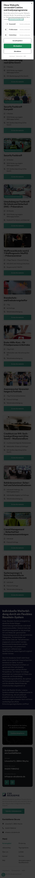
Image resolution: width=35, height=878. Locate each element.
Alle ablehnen (17, 51)
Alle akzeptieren (17, 46)
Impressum (12, 56)
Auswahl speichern (17, 40)
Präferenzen (13, 29)
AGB (24, 56)
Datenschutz (19, 56)
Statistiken (12, 35)
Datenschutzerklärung (16, 19)
